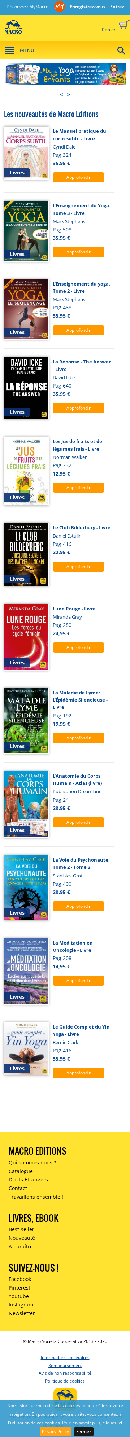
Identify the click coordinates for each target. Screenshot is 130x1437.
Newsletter (22, 1313)
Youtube (19, 1296)
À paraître (21, 1246)
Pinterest (19, 1287)
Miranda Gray (67, 617)
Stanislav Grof (67, 875)
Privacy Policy (55, 1431)
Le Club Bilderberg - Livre (81, 527)
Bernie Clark (65, 1042)
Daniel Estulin (67, 535)
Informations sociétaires (65, 1357)
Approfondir (78, 177)
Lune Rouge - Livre (74, 608)
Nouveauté (22, 1237)
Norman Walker (70, 457)
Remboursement (65, 1365)
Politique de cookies (65, 1381)
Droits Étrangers (28, 1179)
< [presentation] (61, 94)
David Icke (64, 377)
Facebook (20, 1278)
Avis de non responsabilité (65, 1373)
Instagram (21, 1304)
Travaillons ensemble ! (36, 1196)
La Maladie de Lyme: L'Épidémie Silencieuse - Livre (80, 700)
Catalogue (21, 1171)
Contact (18, 1188)
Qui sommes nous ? (32, 1162)
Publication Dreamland (77, 791)
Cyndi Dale (64, 146)
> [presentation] (68, 94)
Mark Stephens (69, 221)
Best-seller (21, 1229)
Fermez (83, 1431)
